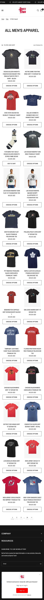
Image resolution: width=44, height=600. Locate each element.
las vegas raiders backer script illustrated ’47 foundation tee (32, 194)
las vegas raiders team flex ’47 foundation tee (11, 192)
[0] (41, 10)
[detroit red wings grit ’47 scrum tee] (12, 412)
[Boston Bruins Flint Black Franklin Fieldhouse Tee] (12, 219)
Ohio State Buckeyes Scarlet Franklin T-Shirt (11, 114)
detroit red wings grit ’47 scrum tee (11, 425)
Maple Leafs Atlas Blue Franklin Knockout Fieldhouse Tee (32, 273)
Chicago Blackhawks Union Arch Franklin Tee (32, 389)
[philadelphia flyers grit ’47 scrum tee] (32, 219)
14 (27, 517)
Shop (7, 19)
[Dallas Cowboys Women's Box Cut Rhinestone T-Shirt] (32, 100)
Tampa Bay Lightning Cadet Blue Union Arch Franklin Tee (12, 351)
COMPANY (6, 533)
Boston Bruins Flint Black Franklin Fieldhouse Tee (11, 234)
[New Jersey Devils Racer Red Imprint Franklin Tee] (12, 485)
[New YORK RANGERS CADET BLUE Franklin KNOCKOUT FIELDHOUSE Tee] (32, 485)
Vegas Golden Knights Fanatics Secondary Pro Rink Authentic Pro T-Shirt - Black (11, 75)
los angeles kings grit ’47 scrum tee (11, 462)
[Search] (38, 10)
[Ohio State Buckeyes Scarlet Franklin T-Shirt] (12, 100)
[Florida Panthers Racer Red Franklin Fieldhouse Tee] (32, 336)
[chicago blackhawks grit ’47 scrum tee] (12, 375)
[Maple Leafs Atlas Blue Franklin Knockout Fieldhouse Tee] (32, 258)
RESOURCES (7, 540)
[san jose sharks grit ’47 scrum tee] (32, 297)
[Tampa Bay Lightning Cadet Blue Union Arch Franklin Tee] (12, 336)
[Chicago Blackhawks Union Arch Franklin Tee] (32, 375)
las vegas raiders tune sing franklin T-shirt (32, 153)
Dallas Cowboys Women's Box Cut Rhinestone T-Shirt (32, 115)
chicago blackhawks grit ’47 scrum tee (11, 389)
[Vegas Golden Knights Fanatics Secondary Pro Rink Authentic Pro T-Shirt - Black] (12, 59)
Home (3, 19)
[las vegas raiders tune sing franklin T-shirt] (32, 139)
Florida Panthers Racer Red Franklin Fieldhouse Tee (32, 351)
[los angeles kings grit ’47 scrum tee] (12, 448)
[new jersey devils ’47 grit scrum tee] (32, 448)
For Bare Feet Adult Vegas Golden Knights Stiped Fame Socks (12, 154)
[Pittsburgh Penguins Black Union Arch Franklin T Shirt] (12, 258)
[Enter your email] (40, 563)
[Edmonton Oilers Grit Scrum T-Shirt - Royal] (32, 412)
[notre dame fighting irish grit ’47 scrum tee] (32, 59)
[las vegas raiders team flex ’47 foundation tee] (12, 178)
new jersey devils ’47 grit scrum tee (32, 462)
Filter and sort (9, 45)
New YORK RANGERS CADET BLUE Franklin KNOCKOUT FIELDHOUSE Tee (32, 499)
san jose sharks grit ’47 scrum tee (32, 311)
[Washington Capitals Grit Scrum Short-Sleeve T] (12, 297)
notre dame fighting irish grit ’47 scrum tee (32, 73)
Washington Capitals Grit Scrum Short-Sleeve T (12, 312)
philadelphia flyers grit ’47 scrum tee (32, 233)
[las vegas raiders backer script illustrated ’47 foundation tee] (32, 178)
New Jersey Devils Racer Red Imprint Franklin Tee (11, 498)
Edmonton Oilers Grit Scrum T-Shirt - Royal (32, 425)
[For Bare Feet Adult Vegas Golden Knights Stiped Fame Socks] (12, 139)
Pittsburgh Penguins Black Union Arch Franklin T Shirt (11, 273)
